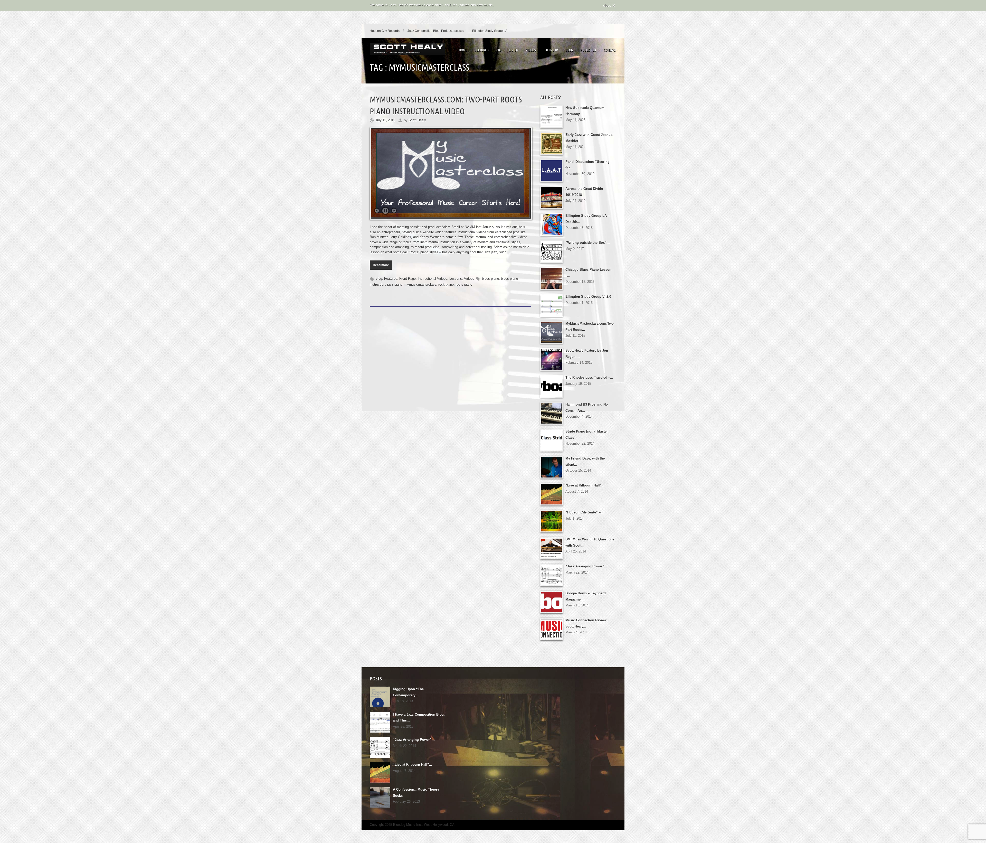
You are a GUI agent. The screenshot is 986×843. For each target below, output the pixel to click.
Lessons (455, 278)
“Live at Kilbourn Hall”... (585, 485)
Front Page (407, 278)
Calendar (551, 50)
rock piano (446, 284)
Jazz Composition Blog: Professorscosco (435, 31)
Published (588, 50)
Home (463, 50)
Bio (498, 50)
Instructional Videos (432, 278)
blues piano (490, 278)
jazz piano (394, 284)
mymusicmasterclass (420, 284)
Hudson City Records (385, 31)
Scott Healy (417, 120)
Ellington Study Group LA (489, 31)
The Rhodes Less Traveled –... (589, 377)
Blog (569, 50)
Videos (531, 50)
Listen (513, 50)
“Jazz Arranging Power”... (586, 566)
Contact (610, 50)
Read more (381, 265)
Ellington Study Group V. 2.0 (588, 296)
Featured (482, 50)
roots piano (464, 284)
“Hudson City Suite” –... (584, 512)
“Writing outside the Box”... (587, 243)
